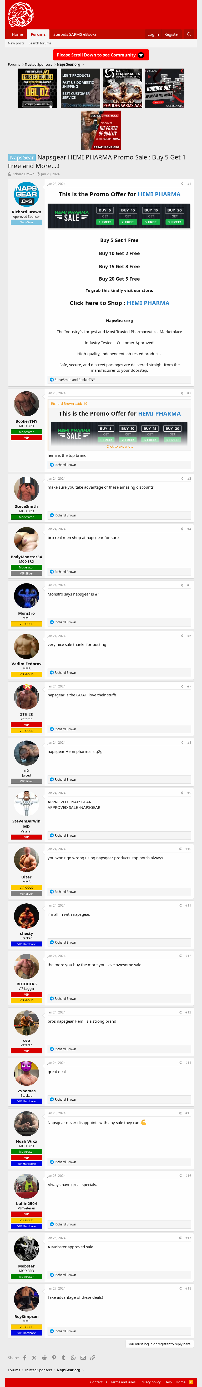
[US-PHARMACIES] (122, 88)
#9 (189, 793)
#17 (188, 1238)
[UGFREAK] (164, 88)
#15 (188, 1113)
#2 (189, 393)
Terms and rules (123, 1382)
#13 (188, 1012)
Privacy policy (150, 1382)
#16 (188, 1175)
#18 (188, 1288)
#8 (189, 742)
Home (17, 34)
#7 (189, 686)
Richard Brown (23, 174)
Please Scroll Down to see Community (97, 55)
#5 (189, 585)
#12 (188, 956)
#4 (189, 529)
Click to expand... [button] (120, 446)
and (75, 379)
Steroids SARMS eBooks (75, 34)
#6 (189, 636)
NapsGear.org (119, 320)
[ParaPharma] (101, 130)
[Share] (182, 184)
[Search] (189, 34)
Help (168, 1382)
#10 (188, 849)
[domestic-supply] (80, 88)
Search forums (40, 43)
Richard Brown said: (66, 403)
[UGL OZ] (37, 88)
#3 (189, 478)
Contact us (98, 1382)
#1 (189, 184)
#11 (188, 905)
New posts (16, 43)
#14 (188, 1062)
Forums (38, 34)
